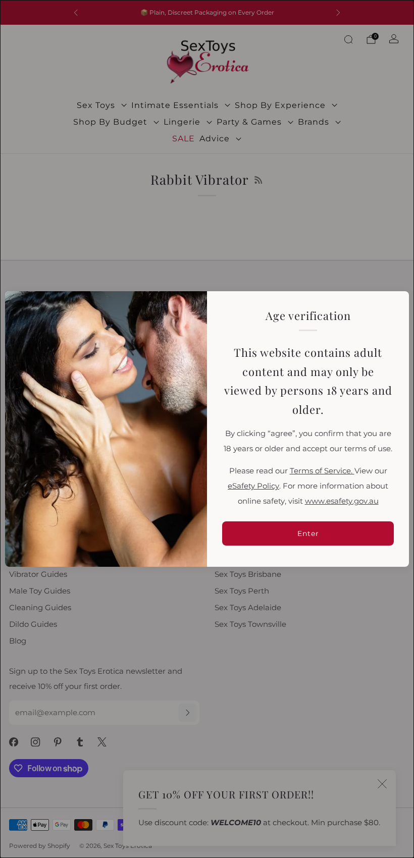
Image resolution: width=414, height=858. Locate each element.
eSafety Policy (253, 486)
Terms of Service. (322, 470)
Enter (308, 533)
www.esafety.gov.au (342, 501)
